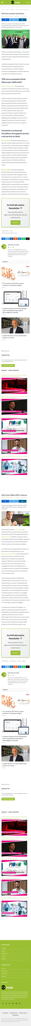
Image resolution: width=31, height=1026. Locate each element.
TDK (11, 230)
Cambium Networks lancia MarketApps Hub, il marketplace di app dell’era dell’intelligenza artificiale (14, 310)
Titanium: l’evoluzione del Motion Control (11, 436)
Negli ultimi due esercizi (8, 86)
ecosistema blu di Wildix (9, 554)
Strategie (3, 950)
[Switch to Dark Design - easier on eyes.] (26, 2)
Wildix (23, 661)
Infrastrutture (4, 953)
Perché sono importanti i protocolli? (10, 417)
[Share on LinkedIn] (22, 19)
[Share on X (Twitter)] (14, 19)
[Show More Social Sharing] (28, 19)
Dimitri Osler (5, 661)
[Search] (29, 2)
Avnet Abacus (5, 230)
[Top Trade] (15, 2)
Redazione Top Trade (8, 16)
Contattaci (3, 968)
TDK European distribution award (9, 233)
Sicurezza (3, 956)
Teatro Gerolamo (6, 537)
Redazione (3, 976)
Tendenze (3, 958)
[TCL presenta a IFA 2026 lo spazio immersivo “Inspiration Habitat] (15, 273)
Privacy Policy (4, 973)
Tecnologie (3, 948)
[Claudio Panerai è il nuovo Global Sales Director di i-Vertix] (15, 325)
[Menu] (2, 2)
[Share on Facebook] (5, 19)
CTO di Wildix (19, 529)
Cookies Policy (4, 971)
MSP (20, 661)
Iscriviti (15, 222)
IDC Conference (13, 661)
